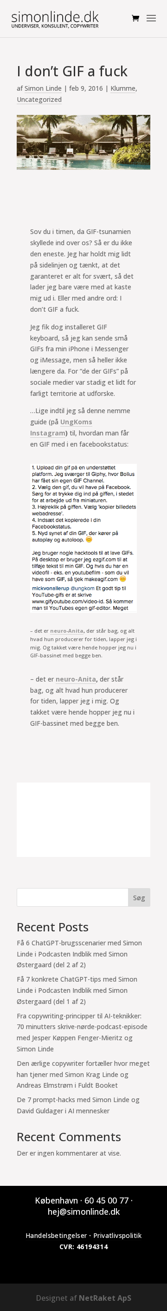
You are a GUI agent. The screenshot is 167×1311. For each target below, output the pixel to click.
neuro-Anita (67, 630)
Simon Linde (43, 88)
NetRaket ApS (105, 1298)
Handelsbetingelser (56, 1235)
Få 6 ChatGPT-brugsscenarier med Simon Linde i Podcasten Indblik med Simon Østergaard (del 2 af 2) (79, 954)
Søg (139, 897)
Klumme (122, 88)
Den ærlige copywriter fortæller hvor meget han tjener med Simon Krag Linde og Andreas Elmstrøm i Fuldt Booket (83, 1074)
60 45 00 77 (106, 1200)
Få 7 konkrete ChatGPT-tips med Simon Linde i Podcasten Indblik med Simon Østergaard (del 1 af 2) (77, 990)
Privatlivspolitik (117, 1235)
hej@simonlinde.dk (84, 1211)
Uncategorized (39, 99)
